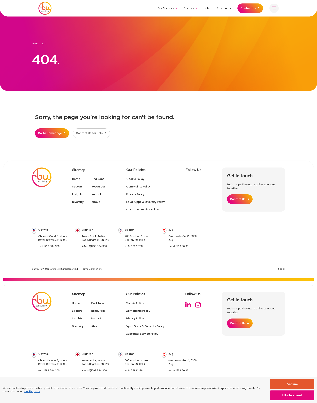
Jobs (207, 8)
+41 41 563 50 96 (178, 246)
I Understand (292, 395)
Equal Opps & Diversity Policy (145, 202)
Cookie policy (32, 391)
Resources (224, 8)
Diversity (78, 202)
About (95, 202)
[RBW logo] (45, 8)
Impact (96, 194)
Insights (77, 194)
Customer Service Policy (142, 209)
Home (35, 43)
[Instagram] (198, 305)
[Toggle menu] (274, 8)
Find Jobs (97, 179)
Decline (292, 384)
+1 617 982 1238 (134, 246)
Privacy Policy (135, 194)
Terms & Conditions (92, 268)
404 (43, 43)
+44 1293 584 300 (49, 246)
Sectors (77, 186)
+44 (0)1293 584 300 (94, 246)
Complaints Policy (138, 186)
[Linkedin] (188, 305)
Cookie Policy (135, 179)
